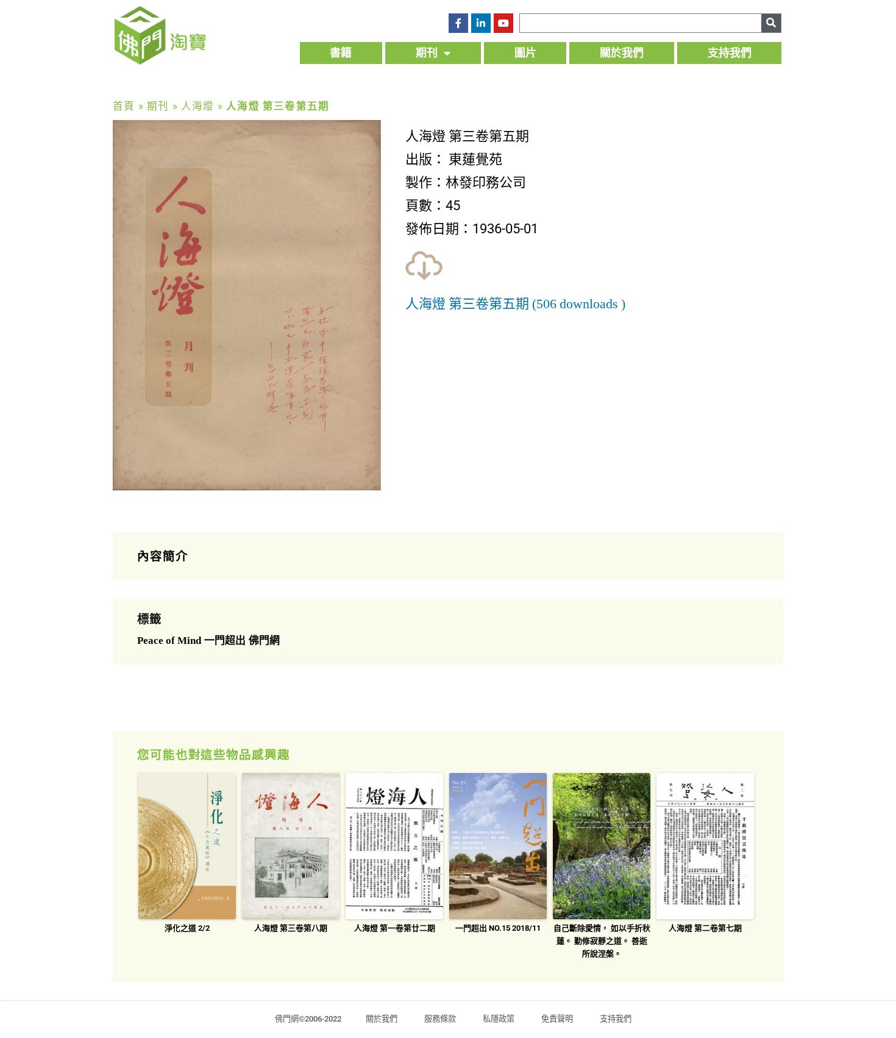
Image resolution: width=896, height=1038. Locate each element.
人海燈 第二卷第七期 (705, 928)
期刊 (427, 52)
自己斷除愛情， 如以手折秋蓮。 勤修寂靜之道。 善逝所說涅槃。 (601, 940)
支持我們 (730, 52)
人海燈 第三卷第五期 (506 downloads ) (515, 303)
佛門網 (264, 640)
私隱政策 (498, 1018)
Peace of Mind (169, 640)
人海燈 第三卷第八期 (290, 928)
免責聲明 (557, 1018)
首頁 (124, 106)
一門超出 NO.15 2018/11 (498, 928)
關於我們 (622, 52)
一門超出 (225, 640)
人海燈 (198, 106)
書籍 (341, 52)
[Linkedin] (481, 23)
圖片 (525, 52)
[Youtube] (503, 23)
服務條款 (440, 1018)
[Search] (771, 23)
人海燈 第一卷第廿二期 (394, 928)
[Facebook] (458, 23)
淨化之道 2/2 (187, 928)
